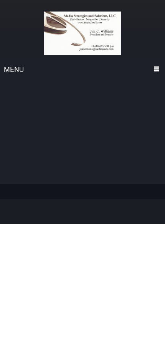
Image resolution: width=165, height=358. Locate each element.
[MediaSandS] (82, 33)
